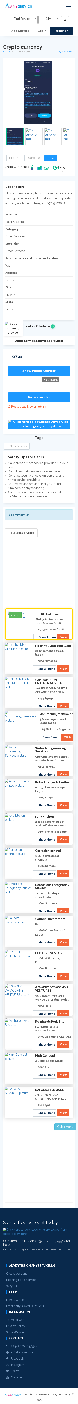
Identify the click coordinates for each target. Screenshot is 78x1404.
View (63, 637)
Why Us (11, 1286)
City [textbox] (48, 18)
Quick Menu (65, 1126)
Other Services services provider (39, 340)
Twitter (14, 1371)
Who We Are (15, 1332)
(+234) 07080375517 (23, 1346)
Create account (16, 1273)
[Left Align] (65, 19)
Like (14, 157)
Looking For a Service (21, 1280)
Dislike (33, 157)
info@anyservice (21, 1352)
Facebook (16, 1358)
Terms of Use (15, 1320)
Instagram (16, 1365)
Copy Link (60, 169)
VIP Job (15, 615)
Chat (51, 158)
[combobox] (23, 20)
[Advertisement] (39, 576)
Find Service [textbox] (22, 18)
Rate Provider (39, 397)
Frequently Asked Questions (25, 1306)
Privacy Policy (15, 1326)
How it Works (15, 1300)
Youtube (15, 1377)
